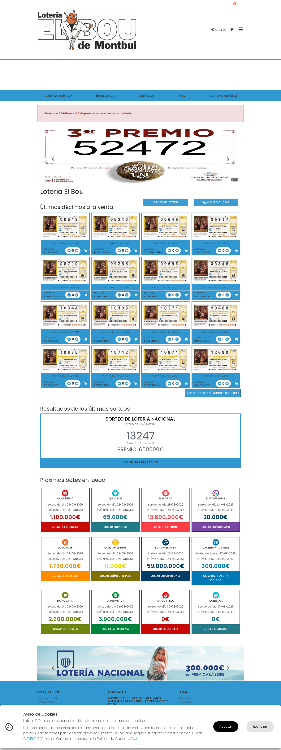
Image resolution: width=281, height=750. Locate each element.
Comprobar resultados (140, 462)
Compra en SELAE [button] (223, 95)
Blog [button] (182, 95)
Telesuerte (184, 698)
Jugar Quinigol (115, 527)
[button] (52, 158)
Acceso (220, 30)
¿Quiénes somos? (47, 698)
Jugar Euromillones (165, 576)
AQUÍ (133, 738)
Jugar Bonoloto (65, 629)
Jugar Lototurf (65, 576)
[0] (233, 30)
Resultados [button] (105, 95)
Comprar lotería (46, 702)
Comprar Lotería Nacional (215, 578)
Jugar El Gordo (166, 527)
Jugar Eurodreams (216, 527)
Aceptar (225, 726)
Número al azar (217, 202)
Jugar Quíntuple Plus (115, 576)
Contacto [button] (146, 95)
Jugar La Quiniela (65, 527)
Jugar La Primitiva (115, 629)
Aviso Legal (185, 702)
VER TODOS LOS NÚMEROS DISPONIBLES (213, 393)
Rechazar (260, 726)
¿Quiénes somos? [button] (58, 95)
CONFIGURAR (33, 738)
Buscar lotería (167, 202)
